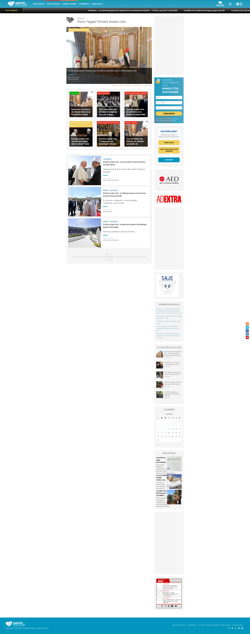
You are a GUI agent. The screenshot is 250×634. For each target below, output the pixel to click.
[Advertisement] (109, 274)
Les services (201, 625)
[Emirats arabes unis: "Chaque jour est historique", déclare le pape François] (108, 134)
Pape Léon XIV (38, 4)
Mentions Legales (213, 625)
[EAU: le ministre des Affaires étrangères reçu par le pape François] (108, 104)
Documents (84, 4)
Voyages (106, 93)
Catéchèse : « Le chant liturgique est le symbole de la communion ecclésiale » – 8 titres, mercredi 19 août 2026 (84, 10)
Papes (100, 93)
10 (158, 429)
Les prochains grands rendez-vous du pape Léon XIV (161, 479)
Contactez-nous (237, 625)
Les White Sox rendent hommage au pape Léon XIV (155, 10)
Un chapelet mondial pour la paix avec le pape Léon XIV (172, 373)
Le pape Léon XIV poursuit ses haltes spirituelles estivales (161, 495)
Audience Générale (77, 123)
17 (158, 433)
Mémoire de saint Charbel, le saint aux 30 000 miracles (172, 383)
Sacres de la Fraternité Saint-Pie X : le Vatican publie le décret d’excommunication (173, 353)
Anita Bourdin (107, 211)
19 (165, 433)
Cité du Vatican (53, 4)
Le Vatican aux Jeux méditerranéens (197, 10)
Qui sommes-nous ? (179, 625)
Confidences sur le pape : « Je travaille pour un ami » (172, 363)
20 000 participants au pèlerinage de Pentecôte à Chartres (172, 394)
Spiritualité (107, 123)
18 (161, 433)
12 (165, 429)
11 (161, 429)
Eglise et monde (69, 4)
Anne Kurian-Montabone (111, 180)
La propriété (192, 625)
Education (74, 93)
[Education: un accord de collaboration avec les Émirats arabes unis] (81, 104)
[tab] (162, 580)
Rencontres (134, 93)
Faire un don (97, 4)
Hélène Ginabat (73, 79)
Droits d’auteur (225, 625)
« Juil (157, 444)
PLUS (109, 257)
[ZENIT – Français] (19, 4)
